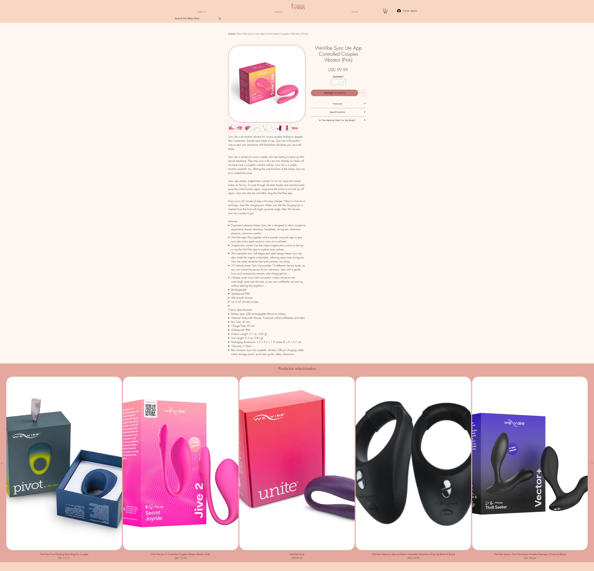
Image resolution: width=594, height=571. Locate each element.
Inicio (231, 33)
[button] (385, 11)
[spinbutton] (338, 82)
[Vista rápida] (64, 463)
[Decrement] (334, 82)
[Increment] (343, 82)
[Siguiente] (592, 463)
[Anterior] (2, 463)
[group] (297, 468)
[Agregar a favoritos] (362, 93)
